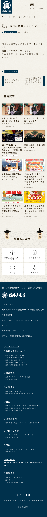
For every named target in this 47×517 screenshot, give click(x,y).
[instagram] (23, 495)
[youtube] (29, 495)
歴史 (8, 401)
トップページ (12, 346)
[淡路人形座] (6, 7)
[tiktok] (26, 495)
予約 (8, 445)
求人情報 (10, 459)
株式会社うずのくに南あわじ (15, 500)
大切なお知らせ (11, 32)
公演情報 (10, 372)
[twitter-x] (21, 495)
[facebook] (18, 495)
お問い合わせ (12, 430)
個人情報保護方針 (36, 500)
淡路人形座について (15, 351)
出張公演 (10, 387)
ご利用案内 (11, 418)
